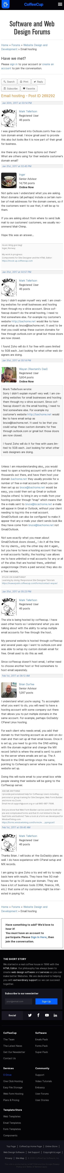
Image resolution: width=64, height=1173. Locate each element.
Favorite (30, 88)
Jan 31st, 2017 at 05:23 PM (16, 591)
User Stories (42, 1100)
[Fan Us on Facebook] (38, 1015)
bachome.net (19, 479)
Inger (22, 174)
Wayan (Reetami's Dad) (33, 369)
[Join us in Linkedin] (55, 1015)
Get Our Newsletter (14, 1052)
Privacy (8, 1158)
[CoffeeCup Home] (33, 5)
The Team (8, 1039)
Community (42, 1068)
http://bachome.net (24, 321)
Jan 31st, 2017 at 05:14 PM (16, 360)
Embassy (40, 1087)
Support (39, 1074)
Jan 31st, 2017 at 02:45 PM (16, 166)
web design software (23, 972)
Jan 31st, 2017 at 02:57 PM (16, 272)
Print (25, 81)
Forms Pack (41, 1045)
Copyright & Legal (52, 1152)
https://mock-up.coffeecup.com (17, 261)
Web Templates (12, 1116)
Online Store (51, 1146)
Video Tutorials (43, 1081)
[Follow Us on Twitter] (29, 1015)
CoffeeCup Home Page (30, 1146)
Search (10, 81)
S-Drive (7, 1074)
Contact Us (9, 1058)
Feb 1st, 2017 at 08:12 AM (16, 675)
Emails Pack (41, 1039)
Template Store (12, 1109)
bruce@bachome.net (32, 487)
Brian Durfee (26, 684)
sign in (14, 64)
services (44, 972)
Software (41, 1032)
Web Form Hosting (13, 1093)
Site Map (20, 1158)
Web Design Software (13, 1152)
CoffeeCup (10, 1032)
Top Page (11, 1146)
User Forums (42, 1093)
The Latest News (12, 1045)
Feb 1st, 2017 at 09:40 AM (16, 827)
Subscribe (12, 88)
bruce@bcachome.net (38, 504)
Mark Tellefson (28, 111)
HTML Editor (10, 968)
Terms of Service (34, 1167)
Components (10, 1135)
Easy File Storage (12, 1087)
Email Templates (12, 1122)
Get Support (34, 1152)
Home (4, 45)
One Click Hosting (13, 1081)
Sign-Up (46, 1001)
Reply (39, 81)
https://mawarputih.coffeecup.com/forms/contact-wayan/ (29, 583)
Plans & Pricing (11, 1100)
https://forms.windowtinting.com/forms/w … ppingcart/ (28, 822)
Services (8, 1068)
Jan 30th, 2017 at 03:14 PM (17, 103)
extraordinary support (25, 980)
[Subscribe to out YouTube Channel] (47, 1015)
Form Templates (12, 1129)
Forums (15, 45)
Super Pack (41, 1052)
